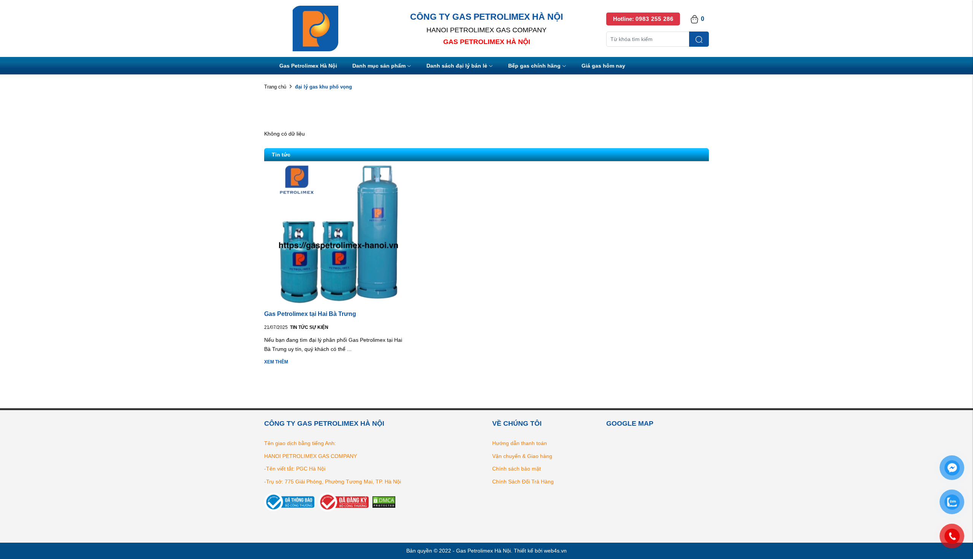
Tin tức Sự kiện (309, 327)
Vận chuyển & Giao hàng (522, 456)
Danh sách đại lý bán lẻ (456, 66)
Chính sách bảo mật (516, 469)
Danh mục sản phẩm (379, 66)
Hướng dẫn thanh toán (519, 443)
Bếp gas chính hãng (534, 66)
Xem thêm (276, 362)
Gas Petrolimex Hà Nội (308, 66)
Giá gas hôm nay (603, 66)
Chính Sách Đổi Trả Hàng (523, 481)
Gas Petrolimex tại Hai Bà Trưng (310, 314)
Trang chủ (275, 87)
